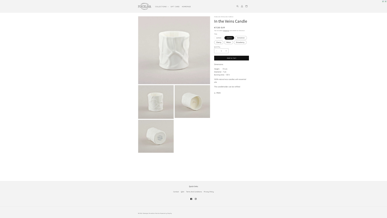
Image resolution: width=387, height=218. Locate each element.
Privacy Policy (209, 192)
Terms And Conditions (194, 192)
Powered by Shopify (166, 213)
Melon (228, 42)
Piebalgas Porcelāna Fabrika (151, 213)
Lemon (219, 38)
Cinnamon (241, 38)
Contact (176, 192)
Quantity (217, 47)
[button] (161, 7)
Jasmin (229, 38)
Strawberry (240, 42)
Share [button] (218, 93)
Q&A (182, 192)
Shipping (226, 30)
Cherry (218, 42)
